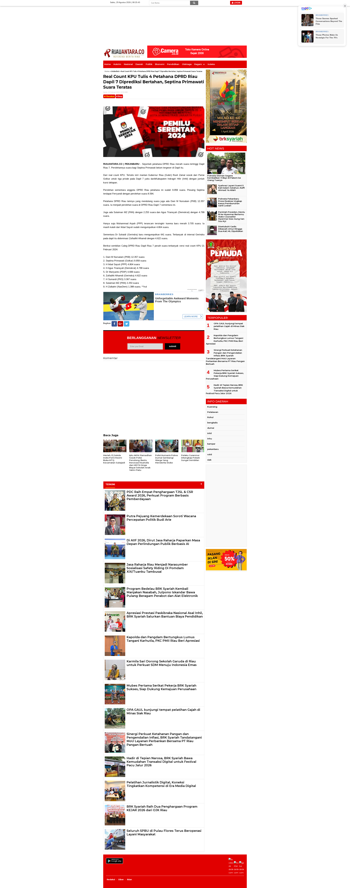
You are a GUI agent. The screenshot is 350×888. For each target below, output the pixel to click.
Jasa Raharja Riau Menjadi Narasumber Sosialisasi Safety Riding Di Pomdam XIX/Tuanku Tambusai (157, 568)
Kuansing (212, 406)
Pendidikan (173, 64)
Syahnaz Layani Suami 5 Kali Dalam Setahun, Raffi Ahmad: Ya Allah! (231, 187)
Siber (121, 879)
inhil (209, 433)
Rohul (210, 417)
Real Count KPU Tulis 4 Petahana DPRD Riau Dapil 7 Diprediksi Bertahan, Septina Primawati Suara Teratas (153, 82)
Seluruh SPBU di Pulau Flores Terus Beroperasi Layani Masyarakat (164, 832)
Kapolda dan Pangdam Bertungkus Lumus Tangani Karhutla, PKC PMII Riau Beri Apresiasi (163, 639)
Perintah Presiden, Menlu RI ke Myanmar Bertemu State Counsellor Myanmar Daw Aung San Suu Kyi (231, 216)
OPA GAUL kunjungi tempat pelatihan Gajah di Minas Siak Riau (163, 711)
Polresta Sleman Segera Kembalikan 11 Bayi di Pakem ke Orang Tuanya (224, 178)
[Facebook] (114, 324)
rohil (209, 454)
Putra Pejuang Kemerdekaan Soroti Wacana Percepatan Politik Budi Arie (161, 518)
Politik (149, 64)
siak (209, 459)
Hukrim (117, 64)
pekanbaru (213, 449)
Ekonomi (159, 64)
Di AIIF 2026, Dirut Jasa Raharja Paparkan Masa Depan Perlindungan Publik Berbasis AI (163, 542)
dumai (210, 428)
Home (107, 64)
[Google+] (120, 324)
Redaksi (111, 879)
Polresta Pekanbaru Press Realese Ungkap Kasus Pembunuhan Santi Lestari (230, 202)
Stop (119, 96)
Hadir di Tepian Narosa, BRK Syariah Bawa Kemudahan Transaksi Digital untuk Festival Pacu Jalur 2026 (161, 761)
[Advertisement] (175, 19)
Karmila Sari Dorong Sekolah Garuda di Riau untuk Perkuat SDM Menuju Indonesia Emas (162, 663)
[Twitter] (126, 324)
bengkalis (212, 422)
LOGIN (236, 3)
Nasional (128, 64)
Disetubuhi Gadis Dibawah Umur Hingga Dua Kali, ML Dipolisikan (230, 228)
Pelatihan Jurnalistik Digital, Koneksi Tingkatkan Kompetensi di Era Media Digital (161, 784)
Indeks (211, 64)
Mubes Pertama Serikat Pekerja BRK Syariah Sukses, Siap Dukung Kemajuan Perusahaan (161, 687)
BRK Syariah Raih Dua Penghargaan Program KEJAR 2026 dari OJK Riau (162, 808)
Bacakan (110, 96)
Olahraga (187, 64)
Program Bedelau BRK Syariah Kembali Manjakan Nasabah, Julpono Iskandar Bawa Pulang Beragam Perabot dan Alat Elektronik (162, 592)
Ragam (198, 64)
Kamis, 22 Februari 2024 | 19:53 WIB (115, 92)
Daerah (139, 64)
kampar (211, 443)
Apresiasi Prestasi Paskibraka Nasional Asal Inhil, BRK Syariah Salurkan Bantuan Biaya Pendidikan (165, 614)
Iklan (129, 879)
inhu (209, 438)
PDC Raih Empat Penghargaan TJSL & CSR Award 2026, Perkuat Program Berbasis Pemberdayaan (160, 495)
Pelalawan (212, 412)
